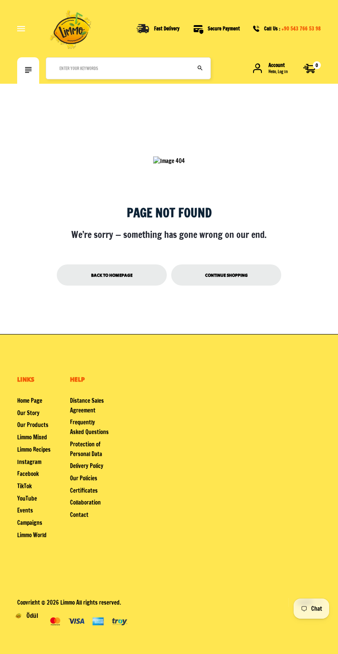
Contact (79, 515)
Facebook (28, 474)
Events (25, 510)
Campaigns (29, 523)
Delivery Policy (86, 466)
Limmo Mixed (32, 437)
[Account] (257, 68)
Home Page (29, 401)
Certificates (84, 490)
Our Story (28, 413)
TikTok (24, 486)
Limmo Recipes (34, 449)
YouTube (27, 498)
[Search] (200, 68)
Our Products (32, 425)
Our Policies (83, 478)
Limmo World (32, 535)
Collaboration (85, 502)
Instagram (29, 462)
